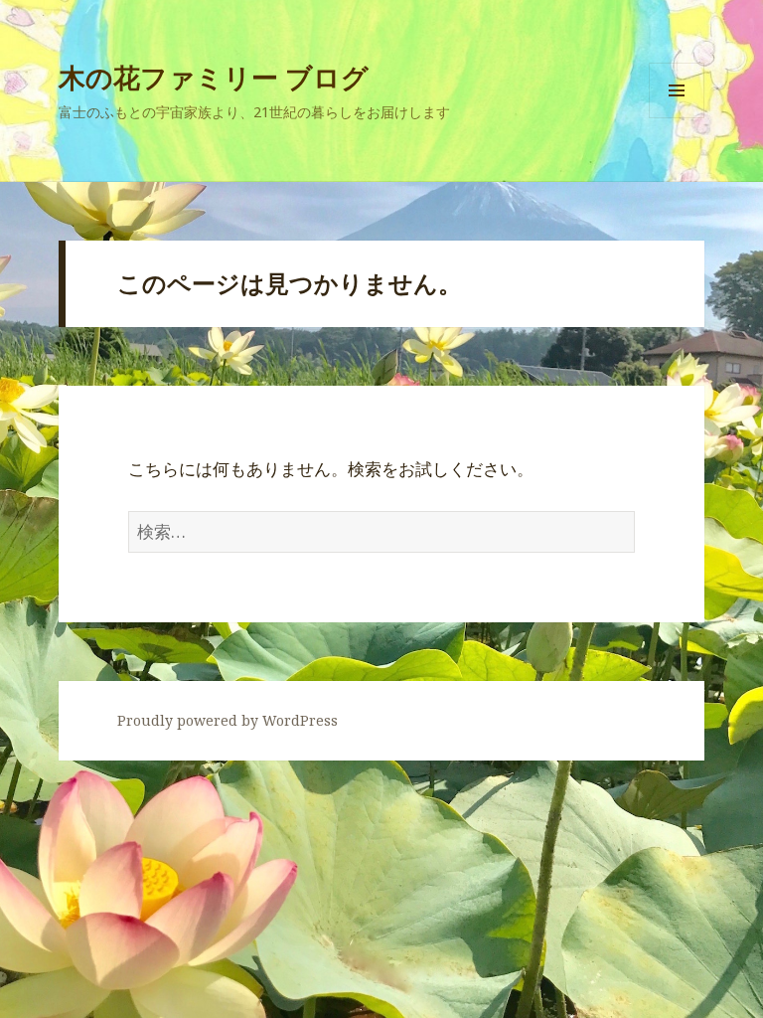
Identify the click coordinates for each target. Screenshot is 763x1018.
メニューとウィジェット (676, 117)
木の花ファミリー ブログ (214, 77)
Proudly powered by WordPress (227, 720)
